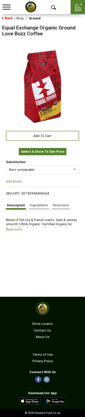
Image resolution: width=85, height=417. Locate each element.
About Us (42, 337)
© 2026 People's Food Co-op (42, 412)
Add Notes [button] (14, 181)
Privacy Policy (42, 361)
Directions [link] (61, 205)
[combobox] (42, 169)
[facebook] (38, 381)
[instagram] (46, 381)
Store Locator (42, 324)
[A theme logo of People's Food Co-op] (31, 7)
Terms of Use (42, 354)
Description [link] (16, 205)
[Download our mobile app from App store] (29, 400)
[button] (42, 135)
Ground (35, 18)
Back (8, 18)
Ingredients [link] (39, 205)
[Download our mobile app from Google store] (55, 400)
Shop (20, 18)
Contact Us (42, 330)
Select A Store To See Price (42, 151)
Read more (14, 229)
